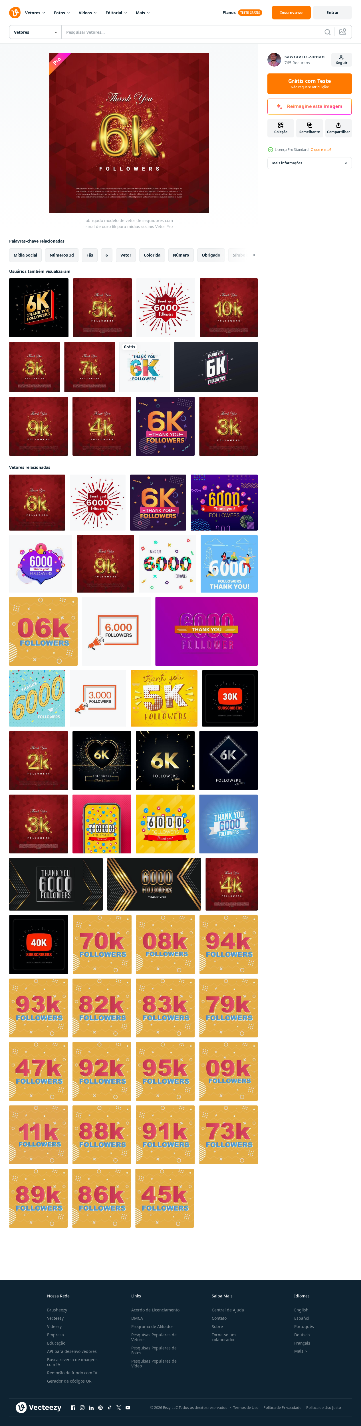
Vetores (32, 12)
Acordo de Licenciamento (155, 1310)
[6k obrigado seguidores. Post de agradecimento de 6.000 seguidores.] (38, 307)
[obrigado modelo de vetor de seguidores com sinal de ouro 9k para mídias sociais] (38, 426)
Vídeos (85, 12)
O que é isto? (321, 149)
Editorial (114, 12)
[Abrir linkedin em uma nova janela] (91, 1407)
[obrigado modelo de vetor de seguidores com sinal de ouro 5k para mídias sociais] (102, 307)
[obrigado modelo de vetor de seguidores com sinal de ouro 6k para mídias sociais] (37, 503)
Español (301, 1318)
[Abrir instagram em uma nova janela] (82, 1407)
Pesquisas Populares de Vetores (154, 1337)
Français (302, 1343)
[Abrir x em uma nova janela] (118, 1407)
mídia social (25, 255)
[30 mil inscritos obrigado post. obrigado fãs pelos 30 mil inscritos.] (230, 698)
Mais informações (287, 163)
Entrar (332, 12)
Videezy (54, 1326)
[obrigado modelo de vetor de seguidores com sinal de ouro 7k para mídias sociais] (89, 367)
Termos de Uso (246, 1407)
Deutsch (302, 1334)
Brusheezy (57, 1310)
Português (304, 1326)
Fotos (59, 12)
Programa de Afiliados (152, 1326)
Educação (56, 1343)
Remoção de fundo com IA (72, 1372)
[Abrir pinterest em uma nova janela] (100, 1407)
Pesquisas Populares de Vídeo (154, 1363)
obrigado (211, 255)
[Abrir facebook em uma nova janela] (73, 1407)
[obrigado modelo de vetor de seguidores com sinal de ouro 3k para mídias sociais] (228, 426)
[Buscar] (327, 32)
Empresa (55, 1334)
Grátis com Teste (309, 84)
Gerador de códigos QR (69, 1381)
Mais (140, 12)
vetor (125, 255)
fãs (89, 255)
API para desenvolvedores (72, 1351)
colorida (152, 255)
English (301, 1310)
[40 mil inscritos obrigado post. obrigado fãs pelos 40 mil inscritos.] (38, 944)
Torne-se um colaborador (224, 1337)
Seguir (341, 62)
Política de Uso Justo (323, 1407)
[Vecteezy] (15, 12)
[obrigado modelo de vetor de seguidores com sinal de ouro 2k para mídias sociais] (38, 760)
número (181, 255)
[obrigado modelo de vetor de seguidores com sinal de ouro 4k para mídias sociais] (101, 426)
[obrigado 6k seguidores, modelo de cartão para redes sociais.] (216, 367)
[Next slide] (249, 255)
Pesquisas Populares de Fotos (154, 1350)
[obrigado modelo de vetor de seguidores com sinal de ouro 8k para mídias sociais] (34, 367)
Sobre (217, 1326)
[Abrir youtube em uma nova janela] (128, 1407)
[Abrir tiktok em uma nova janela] (109, 1407)
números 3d (62, 255)
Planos (229, 12)
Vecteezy (55, 1318)
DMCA (137, 1318)
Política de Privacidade (282, 1407)
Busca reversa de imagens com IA (72, 1362)
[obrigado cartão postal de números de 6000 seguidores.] (167, 564)
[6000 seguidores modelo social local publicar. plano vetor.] (116, 631)
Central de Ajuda (228, 1310)
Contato (219, 1318)
